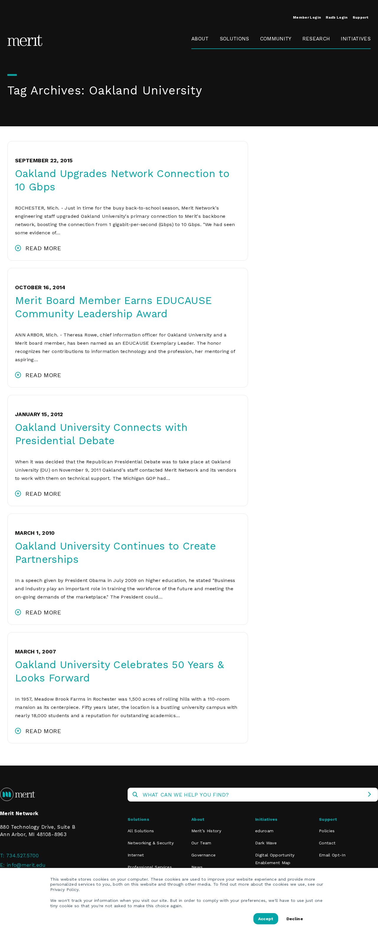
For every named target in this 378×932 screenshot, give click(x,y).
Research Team (313, 56)
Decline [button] (294, 918)
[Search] (369, 794)
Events (268, 52)
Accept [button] (265, 918)
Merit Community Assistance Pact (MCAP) (282, 129)
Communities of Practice (280, 69)
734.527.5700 (22, 856)
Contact (327, 843)
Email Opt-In (332, 855)
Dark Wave (266, 843)
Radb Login (337, 17)
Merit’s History (206, 830)
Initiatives (356, 39)
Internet (136, 855)
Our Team (201, 843)
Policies (327, 830)
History (200, 52)
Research (316, 39)
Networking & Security (237, 56)
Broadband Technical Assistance (355, 73)
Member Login (307, 17)
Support (360, 17)
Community (275, 39)
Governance (206, 66)
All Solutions (141, 830)
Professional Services (150, 867)
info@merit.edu (26, 865)
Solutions (234, 39)
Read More (43, 248)
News (197, 867)
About (200, 39)
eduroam (352, 52)
